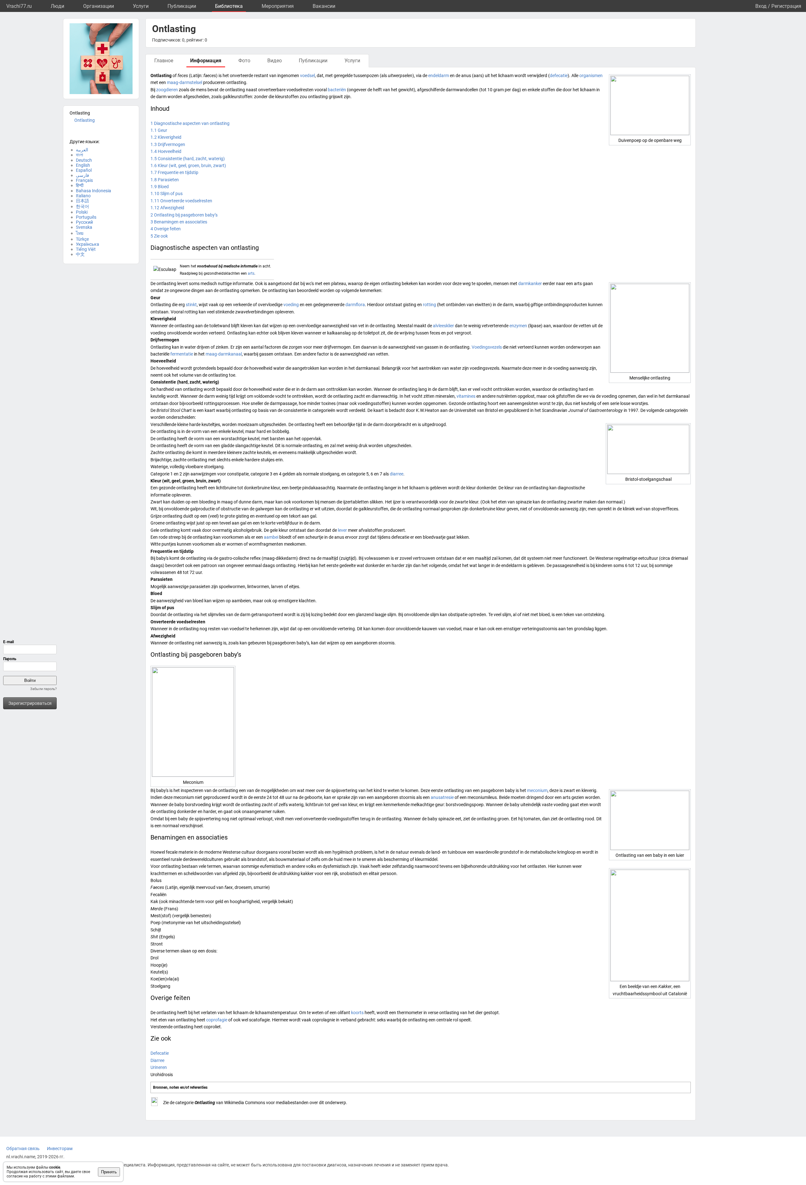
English (83, 165)
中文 (80, 254)
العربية (82, 149)
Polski (82, 212)
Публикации (181, 6)
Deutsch (84, 160)
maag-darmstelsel (184, 82)
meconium (537, 790)
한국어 (82, 206)
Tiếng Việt (86, 249)
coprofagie (216, 1019)
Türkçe (82, 239)
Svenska (84, 227)
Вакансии (324, 6)
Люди (57, 6)
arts (251, 273)
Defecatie (159, 1053)
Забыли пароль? (43, 689)
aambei (271, 537)
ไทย (79, 233)
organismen (591, 75)
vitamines (466, 396)
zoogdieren (167, 89)
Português (86, 217)
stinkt (191, 304)
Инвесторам (59, 1148)
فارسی (82, 175)
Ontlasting (84, 120)
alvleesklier (443, 325)
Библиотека (229, 6)
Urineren (158, 1067)
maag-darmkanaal (224, 354)
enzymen (518, 325)
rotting (429, 304)
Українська (87, 244)
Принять (109, 1172)
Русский (84, 222)
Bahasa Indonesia (93, 190)
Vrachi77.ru (19, 6)
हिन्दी (79, 185)
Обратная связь (23, 1148)
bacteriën (337, 89)
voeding (291, 304)
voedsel (307, 75)
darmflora (355, 304)
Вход (761, 6)
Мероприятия (278, 6)
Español (84, 170)
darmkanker (530, 283)
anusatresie (442, 797)
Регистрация (786, 6)
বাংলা (79, 154)
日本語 (82, 200)
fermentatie (181, 354)
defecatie (559, 75)
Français (84, 180)
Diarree (157, 1060)
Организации (98, 6)
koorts (357, 1012)
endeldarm (438, 75)
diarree (396, 473)
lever (342, 530)
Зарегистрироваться (30, 703)
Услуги (141, 6)
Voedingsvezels (487, 347)
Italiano (83, 195)
